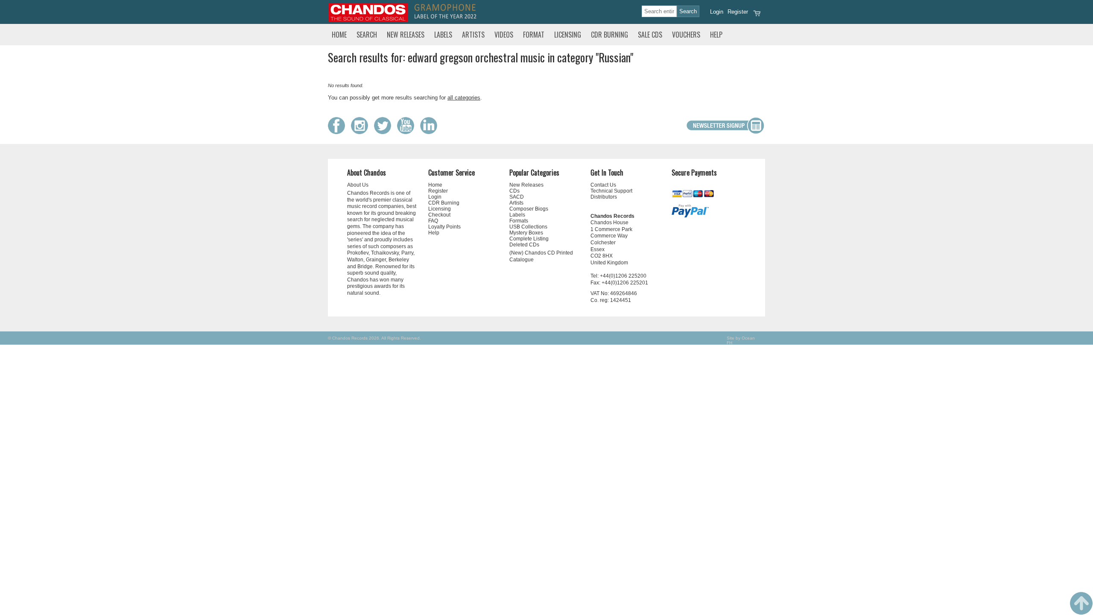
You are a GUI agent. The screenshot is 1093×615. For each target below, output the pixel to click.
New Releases (405, 34)
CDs (514, 191)
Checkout (439, 215)
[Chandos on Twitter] (384, 132)
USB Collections (528, 227)
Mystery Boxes (526, 233)
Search (367, 34)
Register (738, 12)
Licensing (567, 34)
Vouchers (686, 34)
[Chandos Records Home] (368, 20)
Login (716, 12)
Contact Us (603, 185)
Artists (473, 34)
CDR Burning (609, 34)
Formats (518, 221)
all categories (463, 97)
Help (716, 34)
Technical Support (611, 191)
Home (339, 34)
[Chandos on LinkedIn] (430, 132)
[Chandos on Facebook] (338, 132)
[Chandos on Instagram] (361, 132)
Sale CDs (650, 34)
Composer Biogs (528, 209)
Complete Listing (529, 239)
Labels (443, 34)
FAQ (433, 221)
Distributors (603, 197)
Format (533, 34)
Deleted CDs (524, 245)
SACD (516, 197)
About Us (357, 185)
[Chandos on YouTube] (407, 132)
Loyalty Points (444, 227)
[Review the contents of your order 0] (757, 16)
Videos (503, 34)
